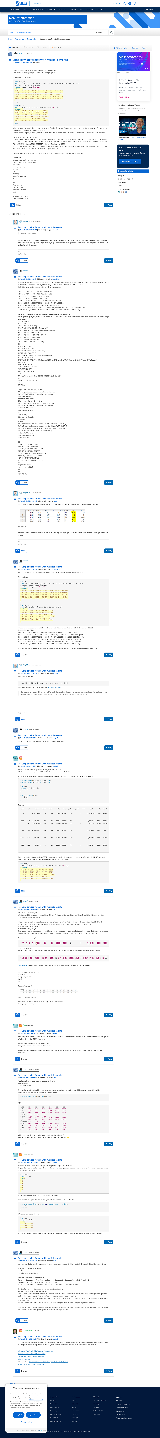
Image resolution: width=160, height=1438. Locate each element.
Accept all (18, 1415)
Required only (33, 1415)
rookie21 (20, 53)
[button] (10, 60)
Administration (75, 9)
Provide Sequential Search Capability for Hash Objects (48, 1362)
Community (14, 9)
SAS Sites (140, 3)
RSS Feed (57, 47)
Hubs (100, 9)
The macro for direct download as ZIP (31, 1356)
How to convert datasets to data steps (31, 1354)
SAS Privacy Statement (36, 1400)
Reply (110, 205)
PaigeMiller (26, 222)
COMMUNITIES (37, 4)
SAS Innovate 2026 (123, 73)
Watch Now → (125, 97)
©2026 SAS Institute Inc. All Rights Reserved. (76, 1431)
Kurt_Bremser (27, 1331)
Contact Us (135, 3)
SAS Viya (62, 9)
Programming (36, 9)
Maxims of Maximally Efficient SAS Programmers (35, 1351)
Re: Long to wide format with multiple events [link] (55, 39)
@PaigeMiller (22, 965)
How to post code (24, 1359)
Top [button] (13, 1383)
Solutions (89, 9)
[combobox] (61, 32)
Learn (25, 9)
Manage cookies (26, 1422)
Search (124, 3)
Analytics (50, 9)
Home (10, 39)
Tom (24, 758)
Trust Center (55, 1431)
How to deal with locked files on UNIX (31, 1365)
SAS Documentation (54, 687)
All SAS (115, 3)
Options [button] (15, 47)
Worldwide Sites (129, 3)
